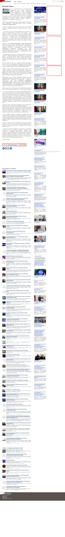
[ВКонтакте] (3, 148)
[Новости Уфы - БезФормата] (5, 1)
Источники (23, 3)
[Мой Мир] (11, 148)
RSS (10, 498)
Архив (19, 3)
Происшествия (33, 3)
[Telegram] (8, 148)
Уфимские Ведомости (13, 144)
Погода (27, 3)
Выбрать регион (4, 497)
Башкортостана (21, 26)
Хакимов (6, 44)
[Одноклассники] (6, 148)
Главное (15, 3)
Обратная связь (4, 496)
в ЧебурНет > (44, 3)
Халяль (18, 55)
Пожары (38, 3)
